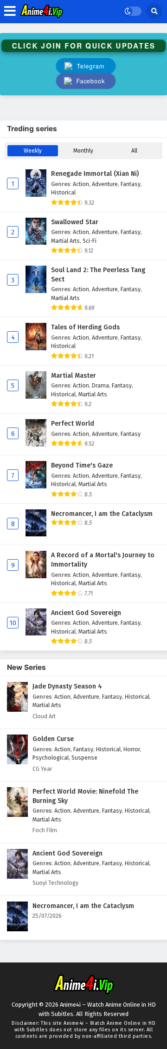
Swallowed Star (74, 222)
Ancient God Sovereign (86, 613)
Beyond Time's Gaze (82, 465)
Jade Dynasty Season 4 (67, 686)
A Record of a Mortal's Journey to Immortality (102, 559)
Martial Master (73, 376)
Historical (63, 192)
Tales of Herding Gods (85, 327)
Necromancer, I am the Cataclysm (102, 514)
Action (81, 183)
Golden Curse (53, 739)
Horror (131, 749)
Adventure (105, 183)
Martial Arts (65, 240)
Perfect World (72, 424)
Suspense (84, 757)
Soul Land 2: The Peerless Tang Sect (98, 274)
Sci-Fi (89, 240)
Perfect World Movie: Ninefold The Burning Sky (85, 796)
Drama (100, 385)
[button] (86, 81)
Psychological (50, 757)
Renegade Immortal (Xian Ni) (95, 174)
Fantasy (131, 183)
